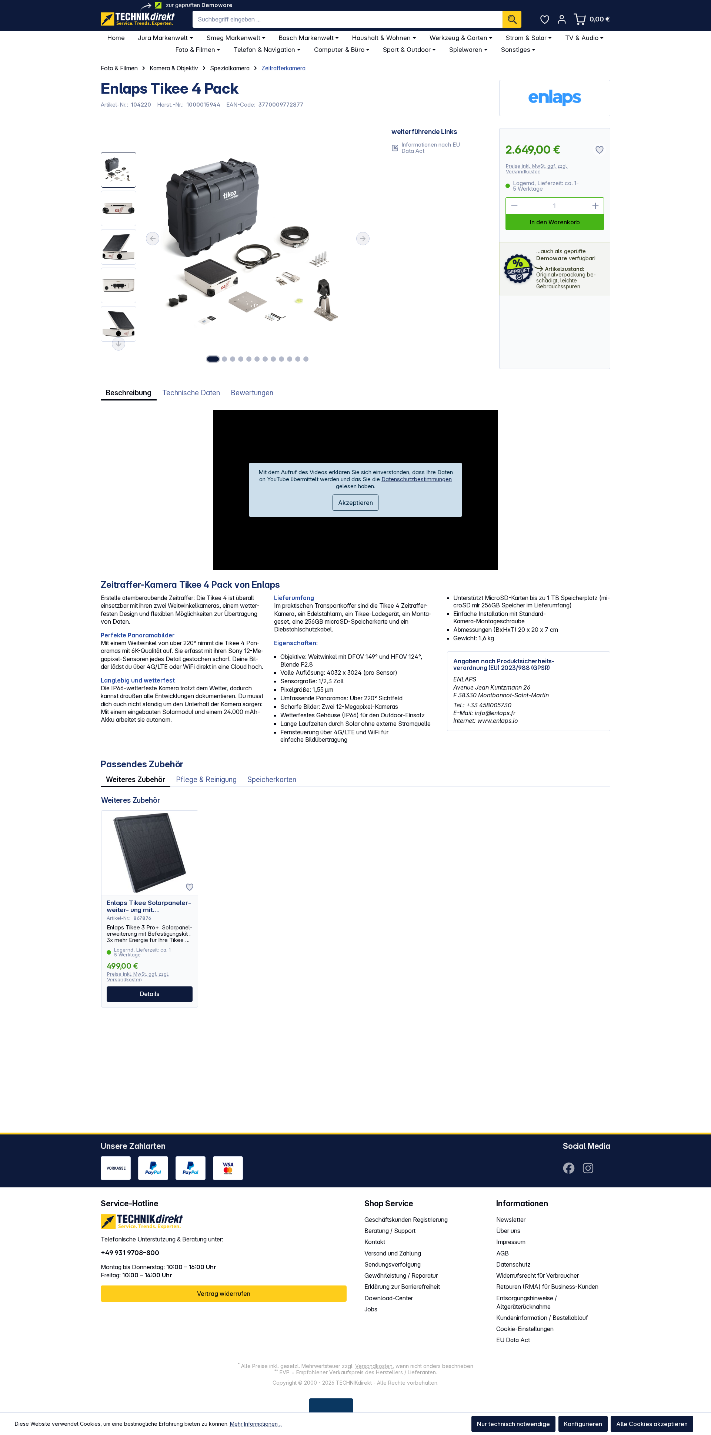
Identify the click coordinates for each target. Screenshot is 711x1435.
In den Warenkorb (555, 222)
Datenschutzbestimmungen (416, 479)
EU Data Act (513, 1340)
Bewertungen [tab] (252, 393)
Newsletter (510, 1219)
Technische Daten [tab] (191, 393)
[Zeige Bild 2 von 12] (224, 359)
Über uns (508, 1230)
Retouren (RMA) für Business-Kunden (547, 1286)
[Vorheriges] (152, 238)
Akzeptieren (355, 502)
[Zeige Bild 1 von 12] (213, 359)
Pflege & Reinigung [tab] (206, 779)
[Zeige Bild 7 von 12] (265, 359)
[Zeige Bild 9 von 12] (281, 359)
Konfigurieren (583, 1424)
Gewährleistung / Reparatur (401, 1275)
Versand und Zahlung (392, 1253)
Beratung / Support (389, 1230)
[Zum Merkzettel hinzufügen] (190, 887)
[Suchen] (512, 19)
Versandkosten (374, 1366)
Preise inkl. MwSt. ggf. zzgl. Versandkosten (537, 168)
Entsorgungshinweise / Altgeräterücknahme (526, 1302)
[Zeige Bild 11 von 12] (297, 359)
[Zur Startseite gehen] (138, 19)
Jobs (370, 1309)
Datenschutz (513, 1264)
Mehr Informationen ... (256, 1424)
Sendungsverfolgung (392, 1264)
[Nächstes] (362, 238)
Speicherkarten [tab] (271, 779)
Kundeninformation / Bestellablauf (542, 1317)
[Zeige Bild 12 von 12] (305, 359)
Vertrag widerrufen (223, 1293)
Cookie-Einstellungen (525, 1328)
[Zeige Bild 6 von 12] (257, 359)
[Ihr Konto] (561, 19)
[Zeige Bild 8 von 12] (273, 359)
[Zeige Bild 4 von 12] (240, 359)
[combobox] (348, 19)
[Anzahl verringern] (514, 205)
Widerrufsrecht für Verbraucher (537, 1275)
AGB (502, 1253)
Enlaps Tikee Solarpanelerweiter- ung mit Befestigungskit (149, 906)
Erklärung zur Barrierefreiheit (402, 1286)
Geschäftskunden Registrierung (406, 1219)
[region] (237, 248)
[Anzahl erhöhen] (595, 205)
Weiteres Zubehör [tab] (135, 779)
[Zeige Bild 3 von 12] (232, 359)
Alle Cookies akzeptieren (652, 1424)
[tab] (129, 393)
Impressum (510, 1241)
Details (149, 994)
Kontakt (374, 1241)
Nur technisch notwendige (513, 1424)
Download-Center (388, 1298)
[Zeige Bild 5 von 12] (248, 359)
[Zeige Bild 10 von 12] (289, 359)
